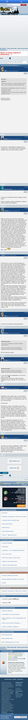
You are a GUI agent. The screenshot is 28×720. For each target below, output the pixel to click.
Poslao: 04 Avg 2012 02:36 (13, 316)
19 (1, 477)
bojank (3, 255)
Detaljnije (15, 657)
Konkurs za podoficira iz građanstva (10, 626)
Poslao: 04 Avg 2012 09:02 (15, 333)
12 (1, 59)
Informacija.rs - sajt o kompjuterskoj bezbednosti (13, 550)
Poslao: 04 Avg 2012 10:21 (16, 360)
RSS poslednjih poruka (7, 638)
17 (13, 59)
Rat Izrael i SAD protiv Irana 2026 (10, 575)
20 (20, 59)
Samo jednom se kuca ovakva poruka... (11, 614)
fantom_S (6, 139)
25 (8, 61)
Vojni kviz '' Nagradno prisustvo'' (9, 535)
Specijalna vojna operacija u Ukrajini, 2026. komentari (14, 516)
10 (21, 58)
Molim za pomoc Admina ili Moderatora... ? (12, 623)
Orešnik (4, 582)
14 (5, 59)
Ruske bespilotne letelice (8, 531)
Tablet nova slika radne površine (9, 561)
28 (15, 61)
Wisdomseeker (8, 189)
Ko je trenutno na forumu (7, 651)
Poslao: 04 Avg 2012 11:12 (14, 388)
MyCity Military (3, 48)
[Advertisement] (14, 32)
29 (25, 477)
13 (3, 59)
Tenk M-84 (4, 512)
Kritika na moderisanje (7, 610)
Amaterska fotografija (7, 543)
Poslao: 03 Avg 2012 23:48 (16, 139)
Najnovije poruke (8, 679)
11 (24, 58)
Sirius (5, 388)
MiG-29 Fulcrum (6, 527)
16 (10, 59)
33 (3, 63)
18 (15, 59)
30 (20, 61)
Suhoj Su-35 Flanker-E (7, 524)
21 (22, 59)
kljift (5, 70)
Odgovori (5, 472)
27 (13, 61)
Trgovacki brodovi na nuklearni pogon (10, 520)
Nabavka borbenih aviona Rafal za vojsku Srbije (13, 579)
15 (8, 59)
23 (3, 61)
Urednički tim (20, 679)
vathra (6, 438)
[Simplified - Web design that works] (20, 696)
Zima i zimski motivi (7, 554)
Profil (3, 134)
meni (7, 1)
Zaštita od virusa (19, 685)
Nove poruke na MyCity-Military (8, 510)
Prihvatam (17, 717)
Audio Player (5, 546)
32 (1, 63)
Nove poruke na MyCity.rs (7, 540)
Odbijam (24, 717)
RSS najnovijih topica (7, 634)
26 (10, 61)
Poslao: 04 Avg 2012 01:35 (11, 255)
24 (5, 61)
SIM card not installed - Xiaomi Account (11, 557)
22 (1, 61)
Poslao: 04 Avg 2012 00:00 (19, 189)
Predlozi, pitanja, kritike (12, 48)
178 (6, 63)
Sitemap (14, 679)
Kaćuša (6, 211)
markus (6, 333)
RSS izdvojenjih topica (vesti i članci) (10, 642)
